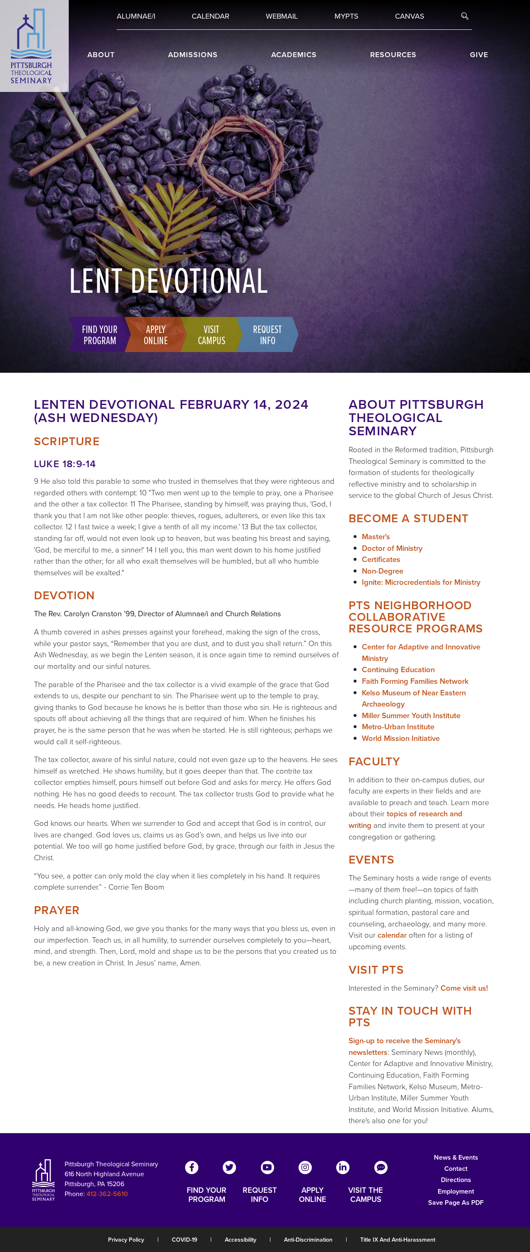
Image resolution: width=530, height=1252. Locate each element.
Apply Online (156, 334)
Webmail (282, 16)
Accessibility (240, 1239)
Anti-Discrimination (308, 1239)
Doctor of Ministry (392, 548)
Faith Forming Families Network (415, 681)
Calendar (210, 16)
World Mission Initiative (401, 738)
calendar (392, 935)
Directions (456, 1180)
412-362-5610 (107, 1194)
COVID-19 (184, 1239)
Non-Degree (382, 571)
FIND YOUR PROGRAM (206, 1195)
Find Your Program (100, 334)
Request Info (267, 334)
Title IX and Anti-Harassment (397, 1239)
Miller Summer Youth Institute (411, 715)
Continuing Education (398, 669)
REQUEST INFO (260, 1195)
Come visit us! (464, 988)
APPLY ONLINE (312, 1195)
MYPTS (347, 16)
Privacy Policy (126, 1239)
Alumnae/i (136, 16)
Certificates (381, 559)
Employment (456, 1191)
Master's (376, 536)
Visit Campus (211, 334)
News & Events (456, 1157)
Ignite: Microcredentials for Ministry (421, 582)
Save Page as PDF (456, 1202)
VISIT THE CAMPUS (365, 1195)
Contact (455, 1168)
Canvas (409, 16)
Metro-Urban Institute (398, 726)
